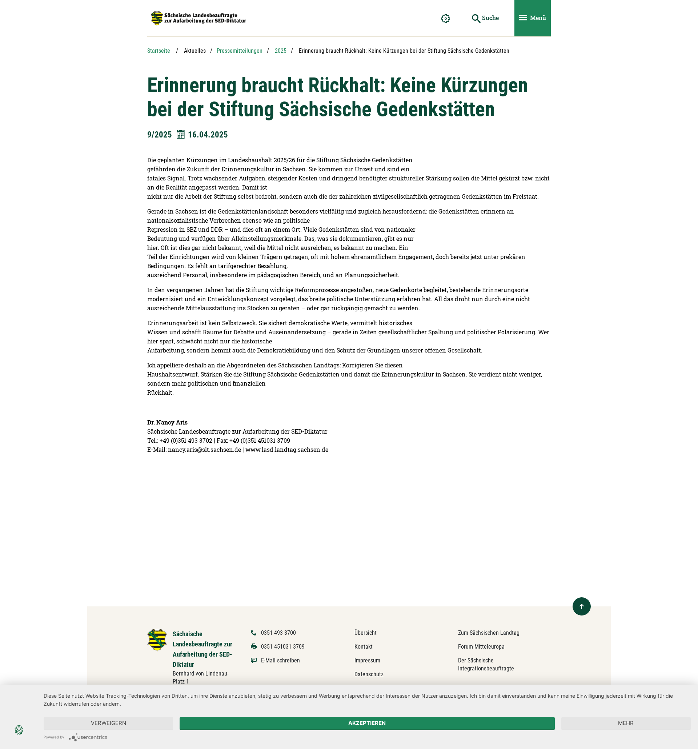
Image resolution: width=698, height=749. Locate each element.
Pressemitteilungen (239, 50)
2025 (280, 50)
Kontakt (363, 646)
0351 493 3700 (278, 632)
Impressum (367, 660)
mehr (626, 723)
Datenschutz (369, 674)
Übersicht (365, 632)
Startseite (158, 50)
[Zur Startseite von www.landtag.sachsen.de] (157, 639)
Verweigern (108, 723)
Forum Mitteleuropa (481, 646)
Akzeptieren (367, 723)
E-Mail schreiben (280, 660)
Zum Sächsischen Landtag (489, 632)
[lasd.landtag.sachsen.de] (198, 18)
